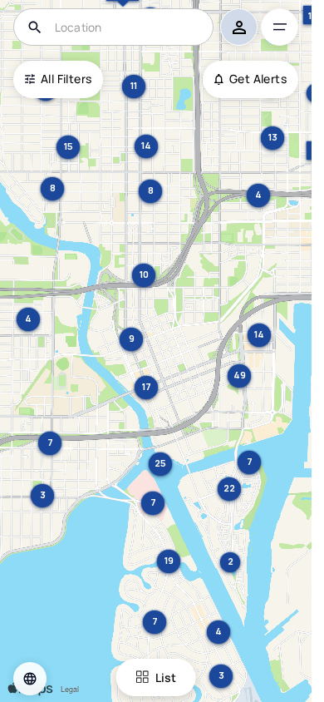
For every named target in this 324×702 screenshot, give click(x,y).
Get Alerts (258, 79)
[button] (30, 678)
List (165, 677)
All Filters (66, 79)
